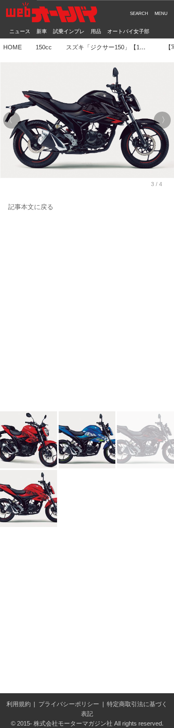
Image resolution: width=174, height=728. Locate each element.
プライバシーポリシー (68, 703)
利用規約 (18, 703)
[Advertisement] (87, 312)
